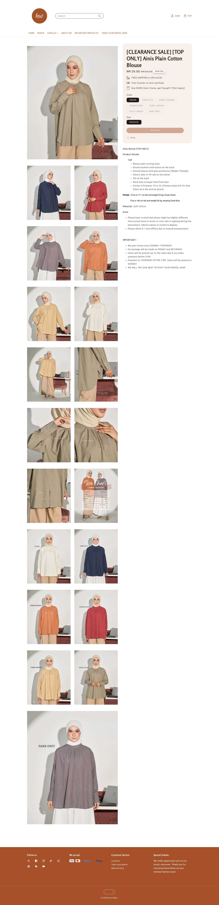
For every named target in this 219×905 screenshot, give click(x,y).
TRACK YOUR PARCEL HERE (114, 33)
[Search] (99, 15)
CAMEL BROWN (156, 105)
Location (115, 861)
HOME (31, 33)
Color (129, 95)
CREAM (132, 100)
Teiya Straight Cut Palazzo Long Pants (23, 898)
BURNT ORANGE (167, 100)
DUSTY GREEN (136, 111)
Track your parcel (119, 864)
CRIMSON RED (136, 105)
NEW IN (40, 33)
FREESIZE (134, 122)
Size (129, 117)
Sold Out (155, 130)
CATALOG (51, 33)
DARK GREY (154, 111)
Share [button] (132, 137)
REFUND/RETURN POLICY (87, 33)
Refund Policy (117, 868)
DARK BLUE (147, 100)
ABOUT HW (66, 33)
